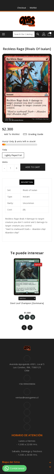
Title (4, 149)
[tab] (26, 182)
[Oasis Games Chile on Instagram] (30, 3)
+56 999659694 (27, 383)
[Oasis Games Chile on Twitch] (35, 3)
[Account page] (44, 34)
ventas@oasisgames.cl (27, 397)
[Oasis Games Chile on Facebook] (19, 3)
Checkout (21, 7)
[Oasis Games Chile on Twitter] (24, 3)
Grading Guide (35, 134)
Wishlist (33, 7)
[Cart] (50, 34)
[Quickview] (21, 317)
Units (5, 162)
